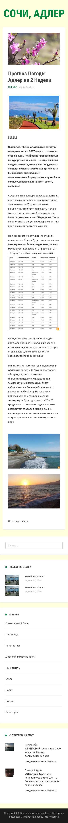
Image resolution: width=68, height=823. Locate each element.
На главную (52, 816)
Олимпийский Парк (17, 623)
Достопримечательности (20, 656)
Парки (9, 689)
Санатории (11, 712)
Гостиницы (11, 634)
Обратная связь (33, 816)
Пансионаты (12, 667)
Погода (12, 87)
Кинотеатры (12, 645)
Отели (9, 678)
